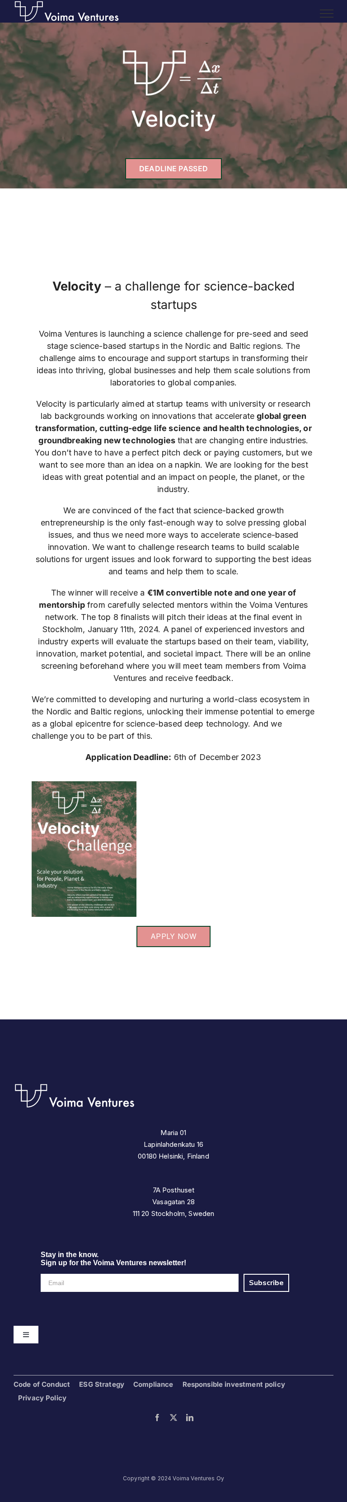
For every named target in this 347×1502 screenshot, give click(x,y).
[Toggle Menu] (327, 13)
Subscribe (266, 1283)
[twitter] (173, 1417)
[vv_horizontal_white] (75, 1086)
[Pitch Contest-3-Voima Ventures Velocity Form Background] (84, 785)
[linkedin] (189, 1417)
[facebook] (157, 1417)
